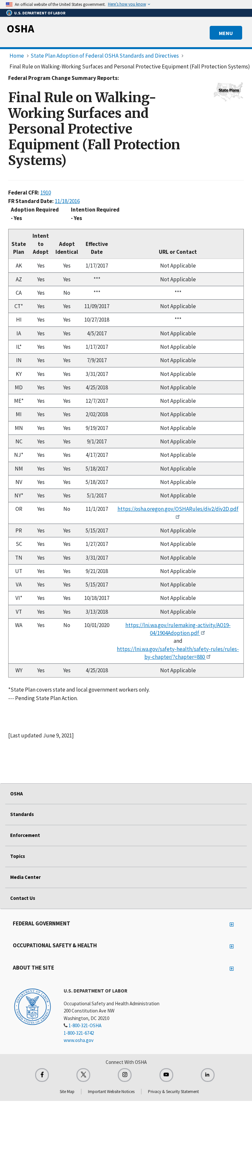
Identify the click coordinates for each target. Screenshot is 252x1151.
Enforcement (25, 835)
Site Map (67, 1091)
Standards (22, 814)
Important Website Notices (111, 1091)
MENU (226, 33)
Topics (17, 856)
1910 (45, 192)
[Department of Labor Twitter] (83, 1075)
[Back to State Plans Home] (228, 91)
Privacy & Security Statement (173, 1091)
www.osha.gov (79, 1040)
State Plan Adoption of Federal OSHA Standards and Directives (105, 55)
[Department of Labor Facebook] (42, 1075)
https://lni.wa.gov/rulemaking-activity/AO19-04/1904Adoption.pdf (178, 629)
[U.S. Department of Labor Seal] (32, 1006)
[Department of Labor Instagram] (125, 1075)
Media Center (25, 877)
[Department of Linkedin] (208, 1075)
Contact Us (22, 898)
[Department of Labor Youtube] (166, 1075)
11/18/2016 (67, 201)
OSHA (20, 28)
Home (17, 55)
